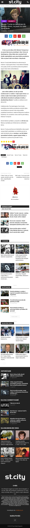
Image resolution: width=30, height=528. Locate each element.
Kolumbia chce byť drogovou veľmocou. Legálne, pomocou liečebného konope (18, 420)
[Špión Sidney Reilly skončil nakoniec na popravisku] (7, 249)
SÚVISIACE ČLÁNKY (7, 206)
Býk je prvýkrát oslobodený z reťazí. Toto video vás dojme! (22, 460)
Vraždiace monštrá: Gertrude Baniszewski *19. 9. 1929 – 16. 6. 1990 (22, 443)
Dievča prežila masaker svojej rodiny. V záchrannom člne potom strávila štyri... (19, 392)
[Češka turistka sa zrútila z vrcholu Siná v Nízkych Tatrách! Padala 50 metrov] (22, 331)
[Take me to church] (5, 405)
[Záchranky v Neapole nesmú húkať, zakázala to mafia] (22, 267)
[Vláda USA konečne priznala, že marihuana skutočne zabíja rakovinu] (7, 435)
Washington (4, 157)
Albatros (5, 30)
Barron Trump (18, 155)
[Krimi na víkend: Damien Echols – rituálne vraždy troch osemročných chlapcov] (7, 452)
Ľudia (4, 21)
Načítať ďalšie (14, 316)
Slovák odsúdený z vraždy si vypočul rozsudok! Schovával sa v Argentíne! (19, 293)
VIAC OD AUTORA (6, 209)
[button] (28, 2)
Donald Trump (10, 155)
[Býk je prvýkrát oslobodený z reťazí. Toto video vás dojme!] (22, 452)
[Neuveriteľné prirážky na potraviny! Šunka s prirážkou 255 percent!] (5, 310)
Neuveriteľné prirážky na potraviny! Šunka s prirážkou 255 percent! (18, 309)
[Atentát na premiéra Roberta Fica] (7, 331)
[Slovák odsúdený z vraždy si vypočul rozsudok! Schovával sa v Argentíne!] (5, 293)
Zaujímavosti (4, 439)
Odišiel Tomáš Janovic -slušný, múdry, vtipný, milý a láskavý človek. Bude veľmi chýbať (19, 215)
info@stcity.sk (19, 510)
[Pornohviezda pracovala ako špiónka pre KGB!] (5, 302)
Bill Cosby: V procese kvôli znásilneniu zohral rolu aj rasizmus (22, 177)
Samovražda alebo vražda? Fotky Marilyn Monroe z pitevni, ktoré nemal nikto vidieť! (19, 230)
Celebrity (11, 21)
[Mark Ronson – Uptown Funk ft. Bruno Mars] (5, 413)
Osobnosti (3, 217)
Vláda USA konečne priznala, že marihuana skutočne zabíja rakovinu (7, 443)
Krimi (2, 253)
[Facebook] (15, 520)
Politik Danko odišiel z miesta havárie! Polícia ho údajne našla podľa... (22, 356)
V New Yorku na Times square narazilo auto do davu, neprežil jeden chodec (7, 178)
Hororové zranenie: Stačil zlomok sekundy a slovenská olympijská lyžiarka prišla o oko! (19, 222)
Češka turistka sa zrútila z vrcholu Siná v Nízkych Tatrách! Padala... (22, 339)
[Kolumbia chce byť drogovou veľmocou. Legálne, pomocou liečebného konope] (5, 420)
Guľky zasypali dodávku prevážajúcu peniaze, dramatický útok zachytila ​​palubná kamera (19, 383)
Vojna (2, 352)
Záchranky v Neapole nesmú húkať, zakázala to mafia (22, 275)
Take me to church (15, 403)
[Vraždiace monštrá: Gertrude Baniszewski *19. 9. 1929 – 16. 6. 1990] (22, 435)
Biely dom (25, 155)
